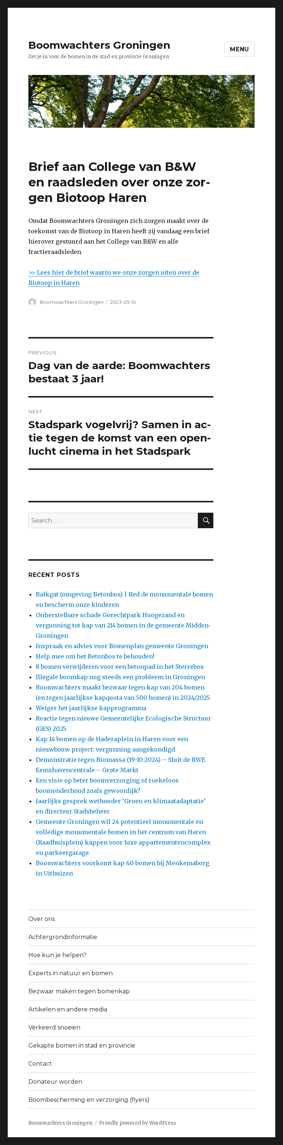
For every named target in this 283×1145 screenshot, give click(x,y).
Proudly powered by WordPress (137, 1123)
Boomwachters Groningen (99, 45)
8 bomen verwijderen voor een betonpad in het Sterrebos (120, 666)
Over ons (41, 918)
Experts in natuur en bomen (70, 973)
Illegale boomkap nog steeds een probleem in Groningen (120, 677)
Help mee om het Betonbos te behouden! (95, 656)
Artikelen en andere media (67, 1009)
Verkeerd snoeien (54, 1027)
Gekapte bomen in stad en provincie (81, 1045)
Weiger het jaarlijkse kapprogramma (91, 708)
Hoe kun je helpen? (57, 955)
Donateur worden (55, 1081)
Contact (40, 1063)
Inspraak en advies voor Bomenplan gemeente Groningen (122, 646)
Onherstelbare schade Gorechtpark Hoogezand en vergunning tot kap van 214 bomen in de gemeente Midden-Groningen (123, 625)
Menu (239, 49)
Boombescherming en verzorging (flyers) (89, 1099)
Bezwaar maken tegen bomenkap (79, 991)
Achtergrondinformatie (62, 937)
